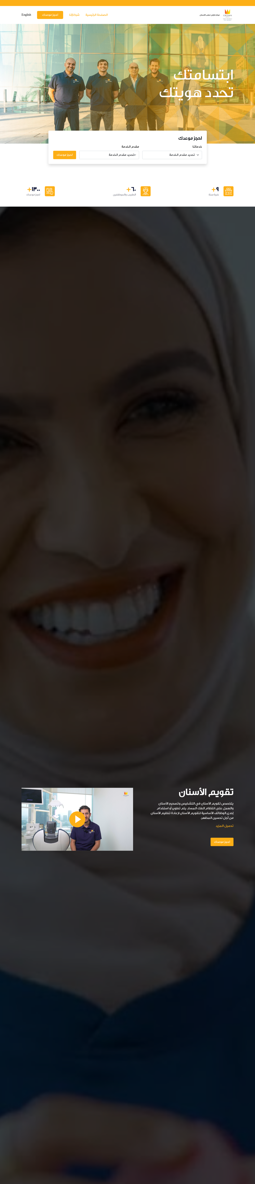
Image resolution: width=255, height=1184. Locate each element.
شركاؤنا (74, 15)
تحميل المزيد (224, 825)
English (26, 15)
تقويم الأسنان (206, 792)
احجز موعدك (50, 15)
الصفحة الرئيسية (96, 15)
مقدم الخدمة (130, 146)
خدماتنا (197, 146)
